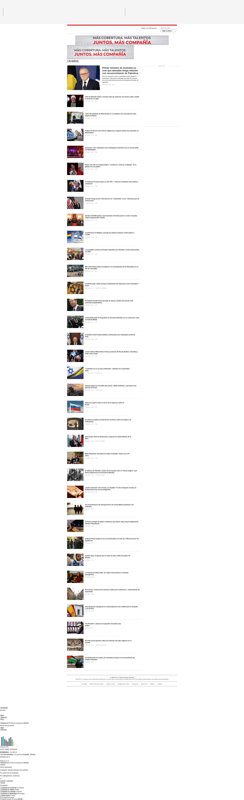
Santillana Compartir (127, 688)
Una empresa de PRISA (83, 690)
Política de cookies (110, 684)
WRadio (122, 29)
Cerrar (3, 765)
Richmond (98, 694)
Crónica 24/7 (4, 747)
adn (149, 688)
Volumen (4, 717)
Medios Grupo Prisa (83, 695)
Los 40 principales (108, 688)
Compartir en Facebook (8, 788)
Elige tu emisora (167, 31)
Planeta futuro (147, 691)
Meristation (151, 694)
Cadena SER (136, 688)
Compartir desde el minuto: (11, 799)
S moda (134, 694)
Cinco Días (126, 691)
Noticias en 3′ (5, 723)
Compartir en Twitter (7, 789)
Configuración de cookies (123, 684)
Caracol (156, 688)
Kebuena (155, 691)
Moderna (108, 694)
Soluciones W (144, 684)
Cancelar (10, 781)
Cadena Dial (132, 691)
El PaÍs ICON (125, 694)
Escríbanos (160, 684)
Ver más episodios (7, 754)
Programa (153, 28)
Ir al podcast (18, 754)
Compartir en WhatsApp (9, 793)
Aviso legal (84, 684)
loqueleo (142, 694)
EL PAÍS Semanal (140, 691)
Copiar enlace (5, 795)
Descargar (3, 797)
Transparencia (135, 684)
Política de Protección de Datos (96, 684)
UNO (112, 691)
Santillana (117, 688)
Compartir (25, 754)
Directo (26, 723)
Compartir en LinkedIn (8, 791)
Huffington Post (102, 691)
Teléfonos (152, 684)
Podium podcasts (117, 694)
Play (2, 719)
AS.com (143, 688)
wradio (118, 691)
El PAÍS (99, 688)
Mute (2, 715)
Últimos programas (16, 723)
